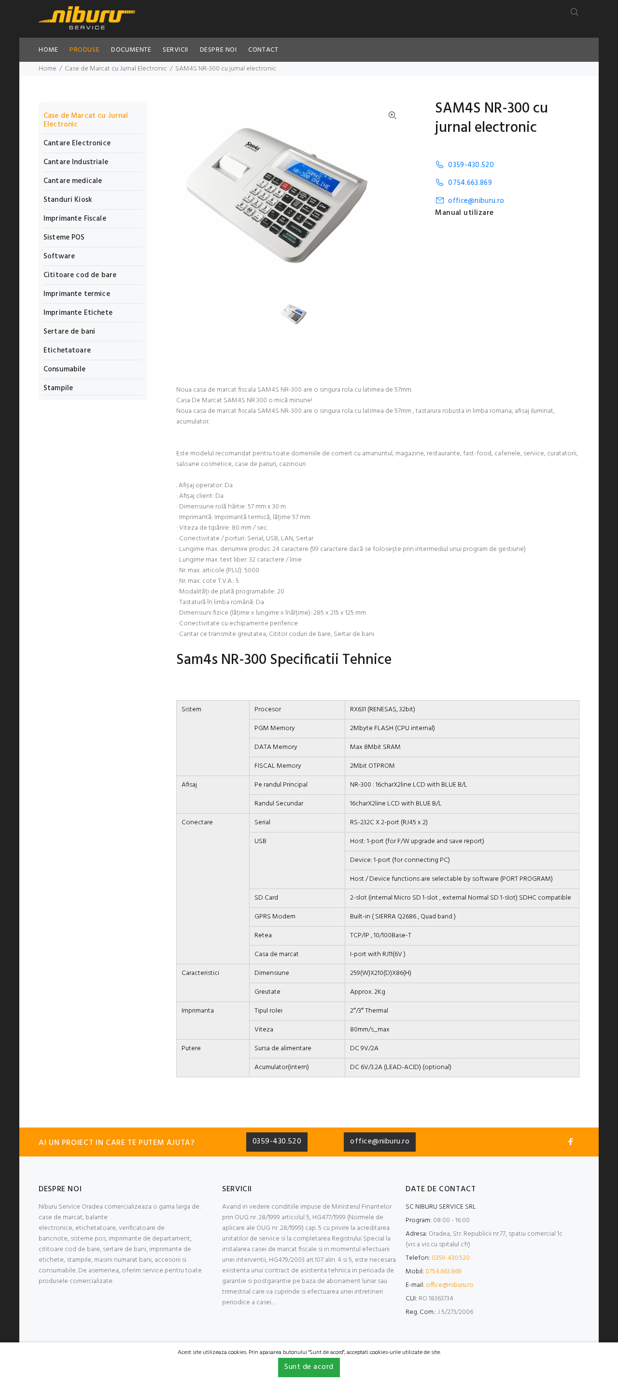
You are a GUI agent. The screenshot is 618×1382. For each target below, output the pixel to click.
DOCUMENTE (131, 50)
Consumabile (64, 369)
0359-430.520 (471, 164)
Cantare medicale (72, 181)
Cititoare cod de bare (79, 275)
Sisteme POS (64, 237)
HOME (48, 50)
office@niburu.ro (476, 200)
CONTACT (263, 50)
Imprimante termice (76, 294)
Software (59, 256)
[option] (300, 314)
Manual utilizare (464, 213)
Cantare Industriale (75, 162)
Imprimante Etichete (77, 313)
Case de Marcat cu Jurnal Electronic (116, 68)
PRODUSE (84, 50)
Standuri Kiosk (67, 200)
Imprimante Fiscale (74, 219)
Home (47, 68)
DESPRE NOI (218, 50)
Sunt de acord (308, 1367)
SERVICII (175, 50)
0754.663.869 (470, 182)
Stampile (58, 387)
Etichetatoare (67, 350)
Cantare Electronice (77, 143)
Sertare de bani (69, 332)
